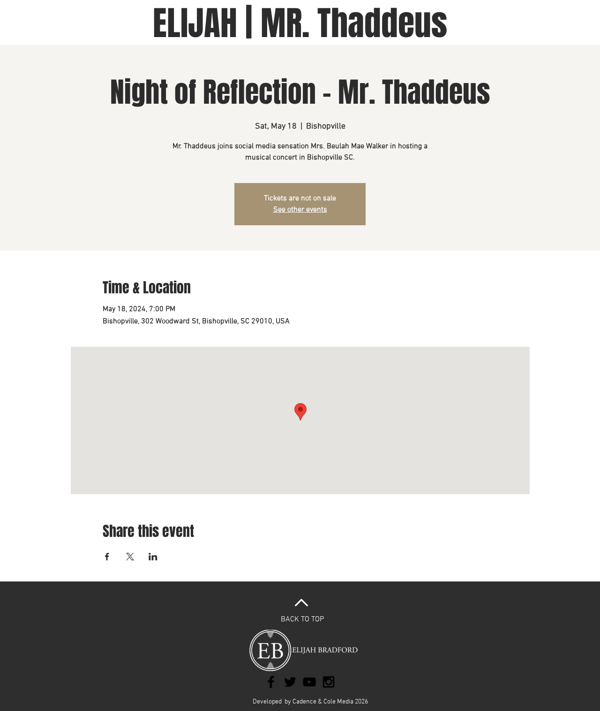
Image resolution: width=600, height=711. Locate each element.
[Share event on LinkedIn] (153, 556)
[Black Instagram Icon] (329, 682)
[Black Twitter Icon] (290, 682)
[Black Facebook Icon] (271, 682)
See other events (300, 209)
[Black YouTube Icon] (309, 682)
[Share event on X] (130, 556)
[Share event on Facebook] (107, 556)
